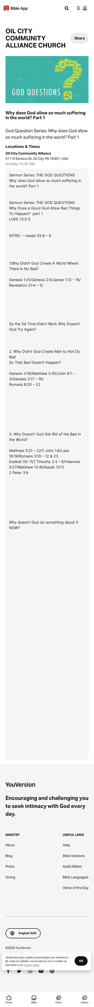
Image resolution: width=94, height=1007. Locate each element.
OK (81, 961)
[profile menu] (81, 8)
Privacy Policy (32, 965)
